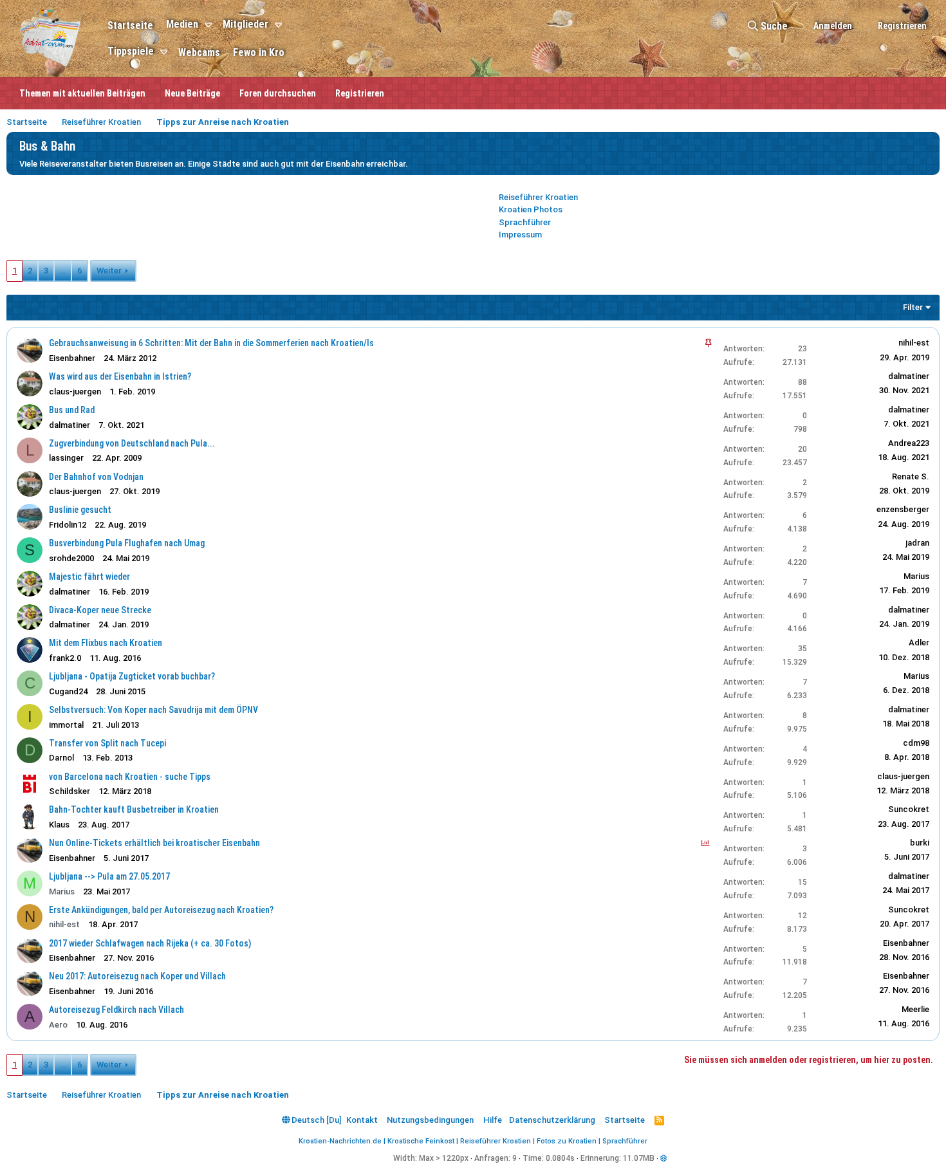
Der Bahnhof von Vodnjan (96, 477)
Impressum (520, 234)
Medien (182, 24)
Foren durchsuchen (277, 93)
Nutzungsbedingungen (430, 1120)
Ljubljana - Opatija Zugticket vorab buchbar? (132, 676)
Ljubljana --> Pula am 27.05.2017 (109, 876)
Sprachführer (525, 222)
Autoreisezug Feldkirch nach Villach (116, 1009)
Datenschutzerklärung (552, 1120)
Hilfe (492, 1120)
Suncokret (908, 809)
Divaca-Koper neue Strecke (100, 610)
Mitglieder (245, 24)
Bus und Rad (72, 410)
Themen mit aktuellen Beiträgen (82, 93)
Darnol (61, 757)
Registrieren (359, 93)
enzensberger (902, 509)
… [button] (63, 270)
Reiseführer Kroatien (538, 197)
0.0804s (560, 1158)
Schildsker (69, 791)
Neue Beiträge (192, 93)
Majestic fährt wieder (89, 576)
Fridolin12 (67, 525)
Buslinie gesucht (80, 509)
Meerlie (915, 1009)
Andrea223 (908, 443)
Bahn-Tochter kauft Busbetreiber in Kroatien (134, 809)
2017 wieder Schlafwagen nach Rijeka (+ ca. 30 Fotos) (150, 943)
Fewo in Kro (258, 52)
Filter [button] (913, 307)
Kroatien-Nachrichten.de (340, 1141)
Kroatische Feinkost (420, 1141)
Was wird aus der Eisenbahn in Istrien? (120, 376)
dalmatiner (908, 376)
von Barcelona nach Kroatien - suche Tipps (129, 776)
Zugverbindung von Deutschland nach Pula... (132, 443)
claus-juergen (903, 776)
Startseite (130, 25)
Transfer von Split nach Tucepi (107, 743)
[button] (210, 25)
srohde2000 (71, 558)
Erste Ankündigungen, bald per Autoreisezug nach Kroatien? (161, 910)
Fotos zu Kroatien (567, 1141)
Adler (919, 642)
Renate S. (910, 476)
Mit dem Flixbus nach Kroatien (105, 643)
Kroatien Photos (530, 209)
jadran (917, 543)
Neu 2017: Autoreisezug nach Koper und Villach (137, 976)
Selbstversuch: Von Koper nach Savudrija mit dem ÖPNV (153, 710)
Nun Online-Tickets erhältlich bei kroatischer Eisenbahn (154, 843)
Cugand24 (68, 691)
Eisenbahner (72, 358)
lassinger (66, 458)
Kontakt (362, 1120)
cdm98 (916, 743)
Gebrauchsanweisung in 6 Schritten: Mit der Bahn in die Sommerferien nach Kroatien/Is (211, 343)
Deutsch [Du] (315, 1120)
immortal (66, 725)
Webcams (199, 52)
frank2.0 (65, 658)
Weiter (109, 270)
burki (919, 842)
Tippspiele (130, 51)
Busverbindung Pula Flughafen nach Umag (127, 543)
